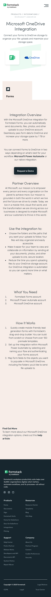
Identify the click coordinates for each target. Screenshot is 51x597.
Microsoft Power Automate (29, 156)
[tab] (17, 90)
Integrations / (31, 14)
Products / (17, 14)
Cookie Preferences (33, 553)
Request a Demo (25, 170)
